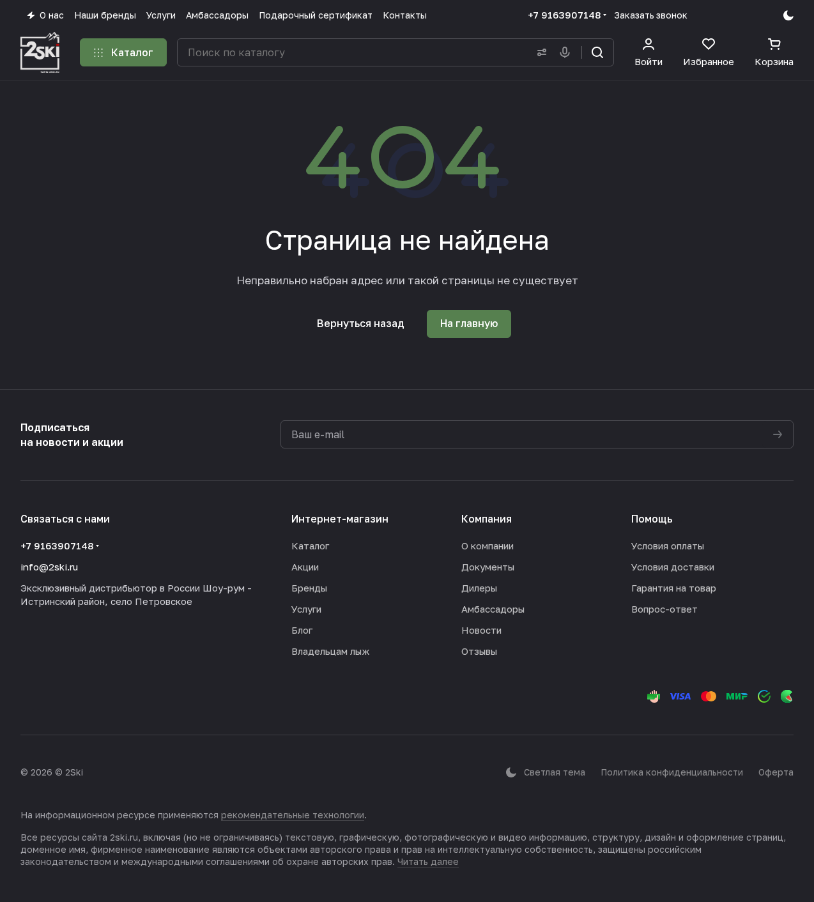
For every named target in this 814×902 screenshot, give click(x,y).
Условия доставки (672, 566)
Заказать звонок (650, 15)
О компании (487, 545)
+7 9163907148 (564, 14)
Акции (305, 566)
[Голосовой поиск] (567, 52)
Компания (486, 518)
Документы (487, 566)
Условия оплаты (667, 545)
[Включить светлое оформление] (788, 15)
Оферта (776, 772)
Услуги (306, 609)
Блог (301, 630)
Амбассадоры (493, 609)
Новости (481, 630)
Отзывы (479, 651)
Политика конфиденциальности (672, 772)
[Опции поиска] (539, 52)
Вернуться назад (360, 323)
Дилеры (479, 587)
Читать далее (428, 861)
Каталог (310, 545)
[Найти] (597, 52)
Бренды (309, 587)
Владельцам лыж (330, 651)
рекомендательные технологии (292, 814)
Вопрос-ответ (664, 609)
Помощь (652, 518)
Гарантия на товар (673, 587)
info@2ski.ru (49, 566)
